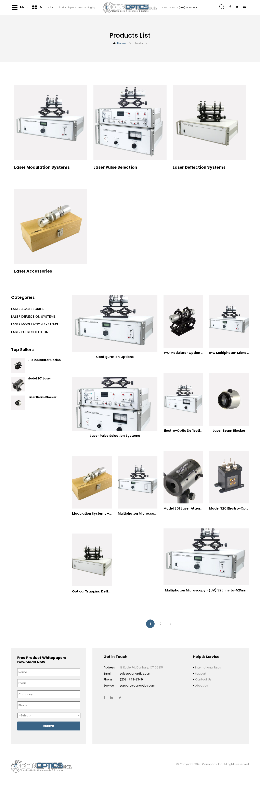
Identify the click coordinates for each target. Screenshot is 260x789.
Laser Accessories (27, 308)
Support (200, 674)
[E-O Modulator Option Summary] (183, 321)
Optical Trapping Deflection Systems (103, 591)
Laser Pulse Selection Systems (115, 435)
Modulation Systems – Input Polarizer (103, 513)
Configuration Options (115, 356)
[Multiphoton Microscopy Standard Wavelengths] (137, 482)
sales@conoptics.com (135, 674)
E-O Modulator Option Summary (44, 361)
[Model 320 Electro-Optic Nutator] (229, 477)
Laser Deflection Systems (33, 316)
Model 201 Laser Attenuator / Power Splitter (200, 508)
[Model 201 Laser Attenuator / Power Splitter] (183, 477)
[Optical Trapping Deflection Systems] (92, 560)
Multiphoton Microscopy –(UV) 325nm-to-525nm (206, 590)
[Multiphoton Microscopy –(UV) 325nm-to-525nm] (206, 556)
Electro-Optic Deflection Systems (191, 430)
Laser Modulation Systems (34, 324)
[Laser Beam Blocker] (229, 399)
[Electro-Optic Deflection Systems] (183, 399)
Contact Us (203, 679)
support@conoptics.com (137, 686)
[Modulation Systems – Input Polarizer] (92, 482)
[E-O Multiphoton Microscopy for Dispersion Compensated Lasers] (229, 321)
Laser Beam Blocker (41, 397)
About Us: (201, 686)
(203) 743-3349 (188, 7)
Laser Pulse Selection (29, 332)
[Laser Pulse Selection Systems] (114, 404)
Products (46, 7)
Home (121, 43)
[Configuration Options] (114, 323)
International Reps (208, 667)
